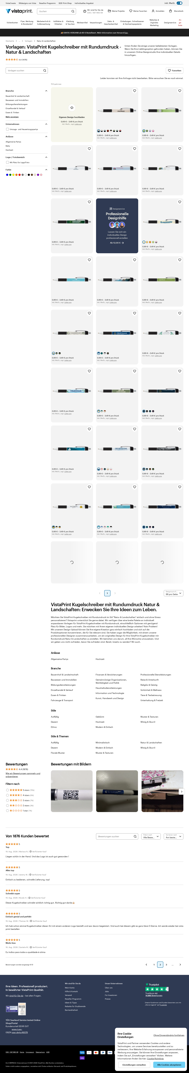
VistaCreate (11, 3)
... (19, 41)
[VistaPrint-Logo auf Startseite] (19, 11)
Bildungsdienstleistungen (63, 685)
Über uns (109, 988)
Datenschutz (40, 1052)
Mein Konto (70, 988)
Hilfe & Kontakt (71, 991)
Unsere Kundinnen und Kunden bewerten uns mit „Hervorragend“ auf (163, 1004)
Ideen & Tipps (71, 1002)
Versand (68, 995)
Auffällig (55, 716)
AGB (47, 1052)
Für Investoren (111, 995)
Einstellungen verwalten (134, 1064)
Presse (107, 999)
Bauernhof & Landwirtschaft (64, 674)
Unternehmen (12, 124)
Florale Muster (58, 753)
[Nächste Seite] (115, 593)
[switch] (173, 3)
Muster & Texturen (149, 716)
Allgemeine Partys (59, 659)
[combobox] (54, 11)
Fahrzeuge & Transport (62, 700)
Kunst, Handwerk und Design (110, 698)
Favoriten (176, 70)
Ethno (54, 727)
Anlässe (9, 136)
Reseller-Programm (47, 3)
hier (126, 33)
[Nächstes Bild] (182, 792)
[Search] (135, 836)
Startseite (10, 41)
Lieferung (78, 124)
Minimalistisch (103, 742)
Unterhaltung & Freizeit (152, 700)
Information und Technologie (110, 693)
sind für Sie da (16, 995)
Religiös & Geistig (149, 685)
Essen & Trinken (58, 695)
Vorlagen (28, 41)
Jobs (107, 991)
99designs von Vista (27, 3)
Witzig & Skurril (148, 722)
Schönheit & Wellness (151, 690)
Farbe (8, 169)
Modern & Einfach (104, 727)
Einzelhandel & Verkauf (62, 690)
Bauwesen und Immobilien (64, 679)
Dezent (54, 722)
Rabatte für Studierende (75, 1006)
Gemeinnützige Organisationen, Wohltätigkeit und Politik (111, 681)
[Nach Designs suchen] (44, 70)
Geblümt (100, 716)
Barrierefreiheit (71, 1010)
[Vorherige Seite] (100, 593)
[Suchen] (72, 11)
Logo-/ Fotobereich (15, 157)
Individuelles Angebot (84, 3)
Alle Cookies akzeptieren (169, 1064)
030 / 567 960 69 (12, 1052)
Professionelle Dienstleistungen (156, 674)
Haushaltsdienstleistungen (109, 688)
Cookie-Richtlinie (155, 1058)
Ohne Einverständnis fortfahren (169, 1035)
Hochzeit (100, 659)
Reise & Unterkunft (150, 679)
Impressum (30, 1052)
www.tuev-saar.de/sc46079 (16, 1031)
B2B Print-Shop (65, 3)
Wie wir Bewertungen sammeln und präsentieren (23, 775)
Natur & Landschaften (46, 41)
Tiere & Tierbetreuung (151, 695)
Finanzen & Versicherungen (109, 674)
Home (22, 1052)
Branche (10, 91)
